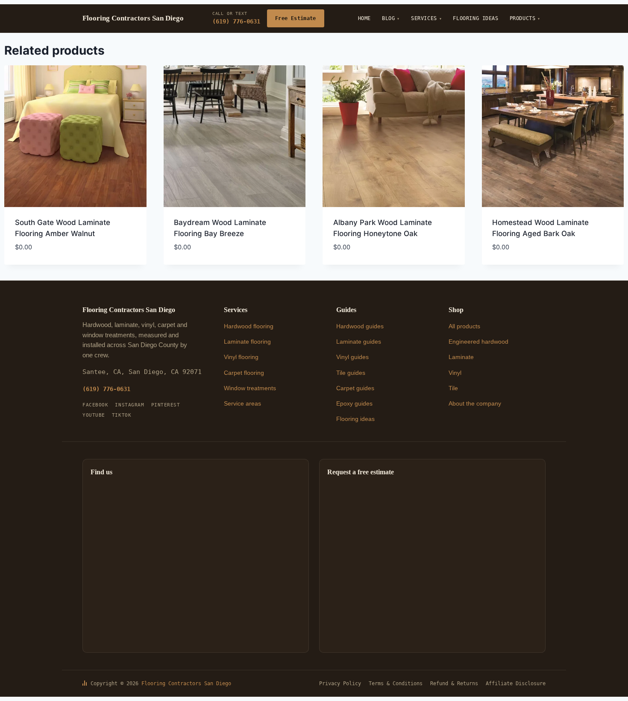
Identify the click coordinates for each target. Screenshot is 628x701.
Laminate (461, 356)
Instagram (129, 405)
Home (364, 18)
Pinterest (165, 405)
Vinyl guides (352, 356)
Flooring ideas (355, 418)
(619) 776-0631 (236, 18)
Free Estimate (295, 18)
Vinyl (455, 372)
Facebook (95, 405)
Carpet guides (355, 388)
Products (523, 18)
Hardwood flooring (248, 326)
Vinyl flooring (241, 356)
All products (464, 326)
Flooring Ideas (475, 18)
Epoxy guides (354, 403)
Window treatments (250, 388)
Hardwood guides (360, 326)
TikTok (121, 415)
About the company (475, 403)
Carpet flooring (244, 372)
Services (424, 18)
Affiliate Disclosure (516, 683)
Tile (453, 388)
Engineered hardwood (478, 341)
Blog (388, 18)
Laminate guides (358, 341)
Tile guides (350, 372)
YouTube (93, 415)
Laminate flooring (247, 341)
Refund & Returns (454, 683)
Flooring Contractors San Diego (186, 683)
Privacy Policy (340, 683)
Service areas (242, 403)
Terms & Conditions (396, 683)
